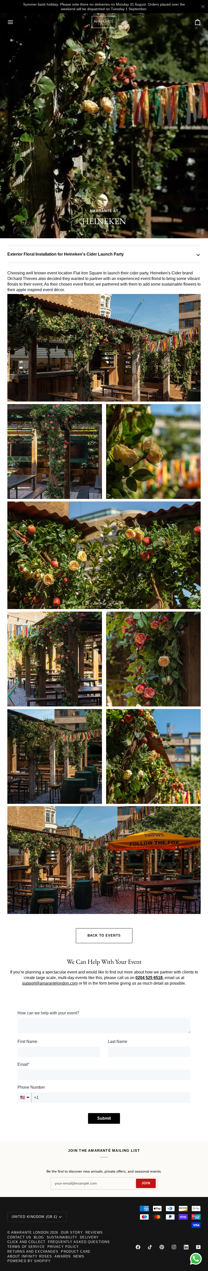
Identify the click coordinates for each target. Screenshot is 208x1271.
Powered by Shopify (29, 1261)
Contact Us (19, 1237)
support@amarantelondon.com (50, 983)
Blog (39, 1237)
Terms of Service (26, 1247)
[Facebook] (138, 1247)
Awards (63, 1256)
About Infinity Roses (29, 1256)
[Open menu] (15, 22)
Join (146, 1183)
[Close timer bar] (203, 7)
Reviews (94, 1232)
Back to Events (104, 935)
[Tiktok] (150, 1247)
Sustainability (62, 1237)
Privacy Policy (63, 1247)
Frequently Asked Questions (79, 1242)
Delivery (89, 1237)
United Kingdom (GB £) (34, 1217)
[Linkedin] (186, 1247)
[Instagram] (174, 1247)
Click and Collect (26, 1242)
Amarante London (30, 1232)
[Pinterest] (162, 1247)
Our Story (72, 1232)
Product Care (76, 1251)
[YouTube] (198, 1247)
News (78, 1256)
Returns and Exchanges (33, 1251)
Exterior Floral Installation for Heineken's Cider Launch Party (65, 254)
